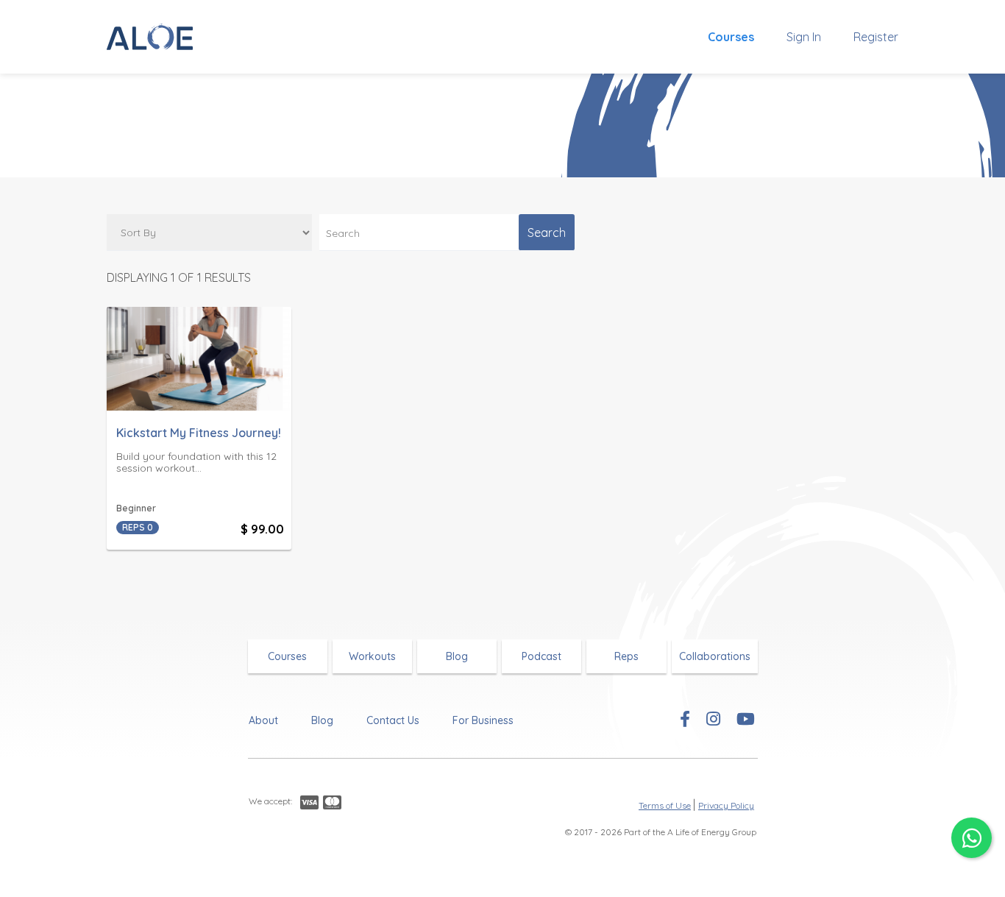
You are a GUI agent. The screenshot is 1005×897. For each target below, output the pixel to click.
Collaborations (714, 656)
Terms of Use (665, 805)
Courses (731, 36)
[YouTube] (745, 720)
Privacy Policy (726, 805)
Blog (457, 656)
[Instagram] (713, 720)
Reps (626, 656)
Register (875, 36)
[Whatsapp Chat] (971, 838)
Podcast (541, 656)
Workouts (372, 656)
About (263, 720)
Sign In (803, 36)
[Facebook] (684, 720)
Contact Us (392, 720)
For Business (483, 720)
